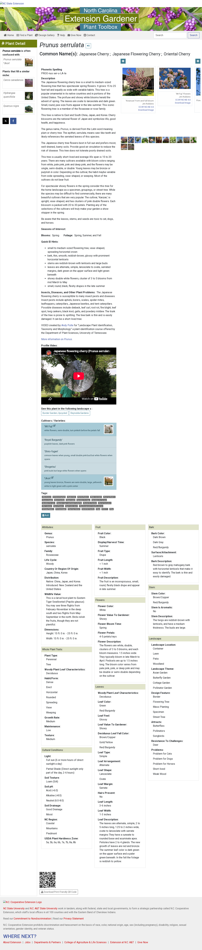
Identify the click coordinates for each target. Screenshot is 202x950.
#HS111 (104, 509)
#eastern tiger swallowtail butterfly (69, 503)
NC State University (14, 908)
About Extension (12, 942)
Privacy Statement (73, 918)
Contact (90, 35)
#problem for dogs (83, 500)
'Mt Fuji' (72, 428)
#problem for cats (48, 503)
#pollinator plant (71, 506)
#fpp (111, 509)
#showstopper (61, 509)
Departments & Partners (47, 942)
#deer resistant (96, 497)
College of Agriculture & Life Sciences (85, 942)
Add (46, 515)
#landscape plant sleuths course (91, 506)
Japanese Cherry (94, 54)
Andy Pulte (67, 325)
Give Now (75, 35)
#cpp (98, 509)
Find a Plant (26, 35)
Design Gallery (46, 35)
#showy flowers (47, 509)
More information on (56, 339)
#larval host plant (105, 503)
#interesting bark (59, 497)
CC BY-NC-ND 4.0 (146, 107)
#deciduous (46, 497)
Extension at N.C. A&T (122, 942)
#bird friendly (59, 500)
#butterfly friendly (90, 503)
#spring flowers (109, 497)
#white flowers (83, 497)
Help (62, 35)
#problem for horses (99, 500)
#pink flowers (58, 506)
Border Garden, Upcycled (55, 413)
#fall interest (46, 506)
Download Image (146, 110)
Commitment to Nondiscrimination (32, 918)
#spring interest (74, 509)
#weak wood (70, 500)
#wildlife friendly (88, 509)
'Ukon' (73, 482)
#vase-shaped (47, 500)
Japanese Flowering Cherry (136, 54)
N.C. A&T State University (43, 908)
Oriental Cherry (177, 54)
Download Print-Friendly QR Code (60, 892)
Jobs (27, 942)
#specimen (71, 497)
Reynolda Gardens (80, 413)
